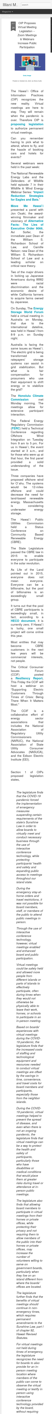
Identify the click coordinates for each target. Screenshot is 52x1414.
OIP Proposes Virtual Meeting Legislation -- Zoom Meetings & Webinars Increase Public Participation (27, 35)
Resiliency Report (29, 678)
